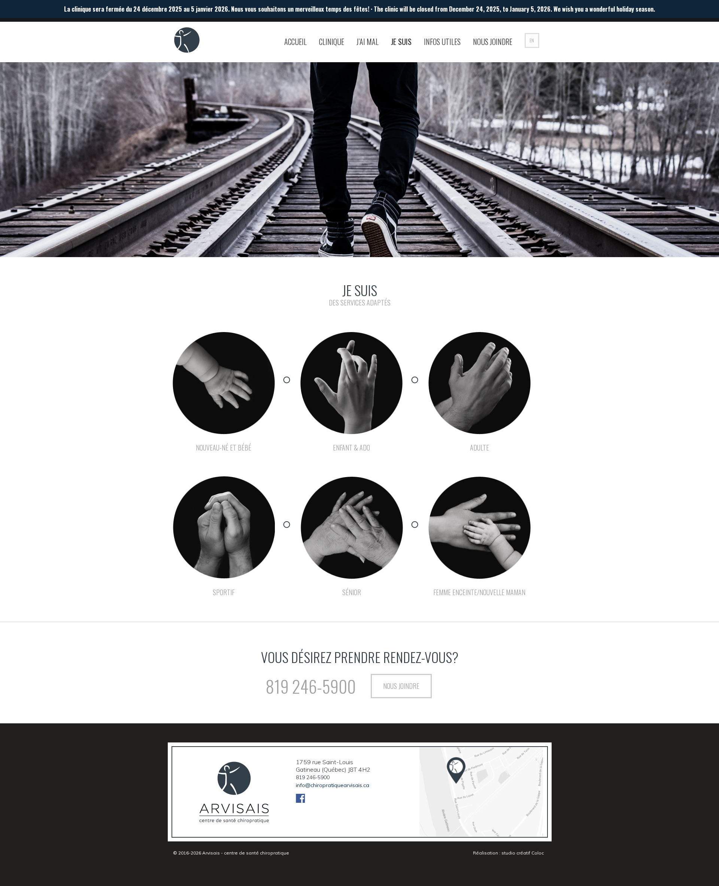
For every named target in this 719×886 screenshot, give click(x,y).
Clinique (331, 41)
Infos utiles (442, 41)
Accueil (295, 41)
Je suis (401, 41)
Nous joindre (492, 41)
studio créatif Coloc (522, 853)
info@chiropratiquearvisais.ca (332, 785)
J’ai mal (368, 41)
